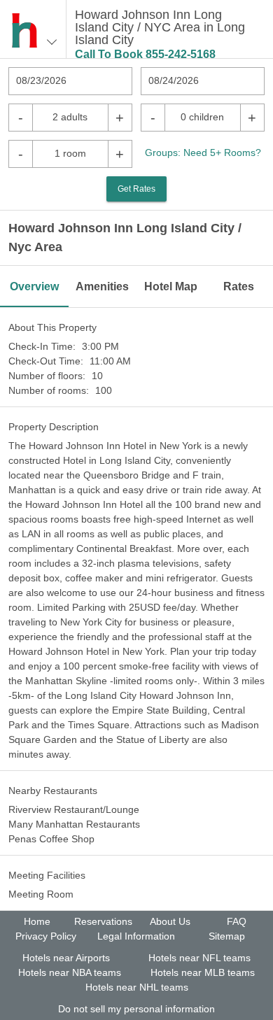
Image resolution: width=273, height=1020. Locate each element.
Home (37, 921)
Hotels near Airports (66, 957)
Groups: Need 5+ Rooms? (203, 152)
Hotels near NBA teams (69, 972)
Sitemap (227, 936)
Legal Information (136, 936)
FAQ (236, 921)
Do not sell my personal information (136, 1008)
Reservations (103, 921)
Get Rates (136, 189)
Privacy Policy (45, 936)
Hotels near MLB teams (202, 972)
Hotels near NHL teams (136, 987)
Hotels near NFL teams (199, 957)
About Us (170, 921)
